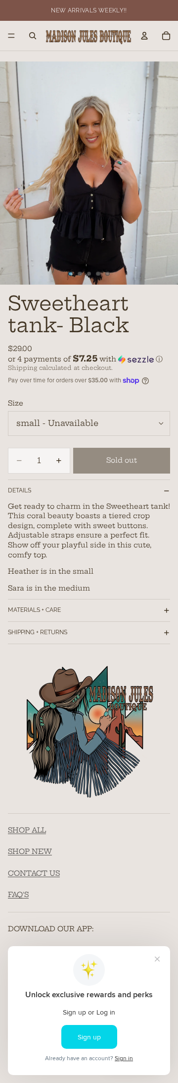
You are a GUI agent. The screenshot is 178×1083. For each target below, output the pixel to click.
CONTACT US (34, 872)
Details (19, 490)
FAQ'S (18, 894)
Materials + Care (34, 609)
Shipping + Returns (37, 632)
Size (15, 403)
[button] (89, 359)
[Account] (144, 36)
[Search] (33, 36)
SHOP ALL (27, 829)
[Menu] (11, 35)
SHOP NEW (30, 851)
